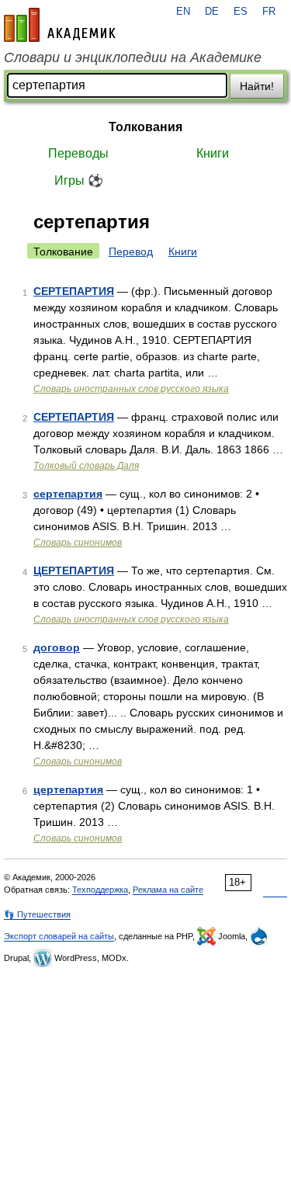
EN (183, 11)
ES (241, 11)
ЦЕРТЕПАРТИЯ (73, 570)
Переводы (78, 153)
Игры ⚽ (78, 180)
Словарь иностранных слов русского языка (131, 388)
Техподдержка (100, 889)
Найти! (257, 86)
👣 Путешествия (37, 914)
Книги (212, 153)
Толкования (145, 127)
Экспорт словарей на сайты (59, 936)
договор (56, 647)
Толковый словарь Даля (86, 465)
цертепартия (68, 789)
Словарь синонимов (77, 542)
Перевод (131, 251)
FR (268, 11)
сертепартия (67, 493)
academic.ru (60, 25)
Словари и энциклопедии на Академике (133, 57)
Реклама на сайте (168, 889)
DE (212, 11)
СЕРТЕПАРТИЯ (73, 291)
